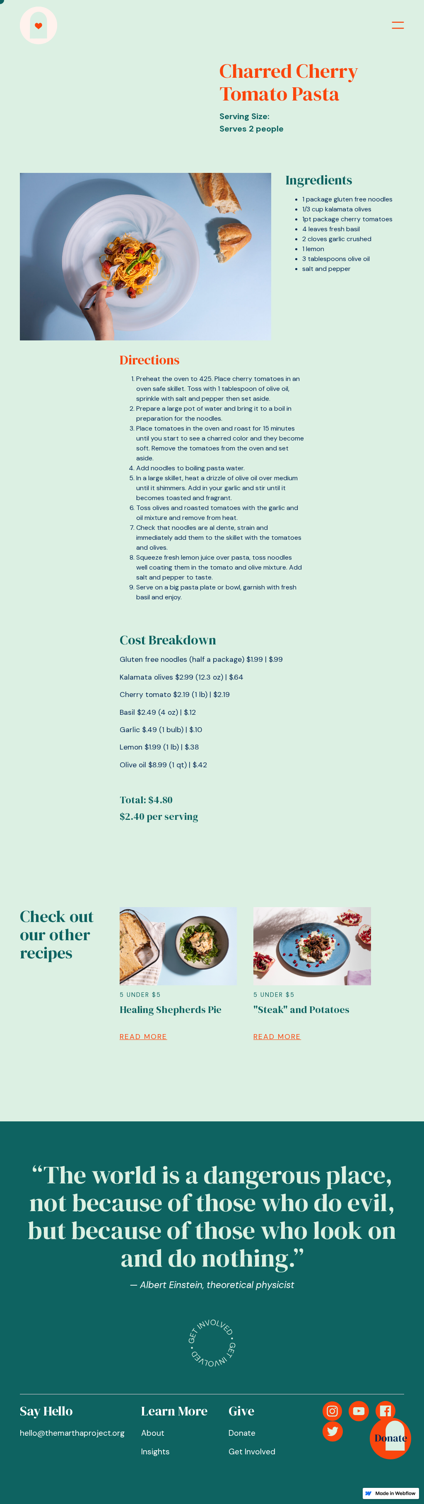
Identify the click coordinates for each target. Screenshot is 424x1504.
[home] (38, 25)
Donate (242, 1433)
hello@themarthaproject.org (72, 1433)
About (152, 1433)
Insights (155, 1452)
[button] (398, 25)
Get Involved (252, 1452)
